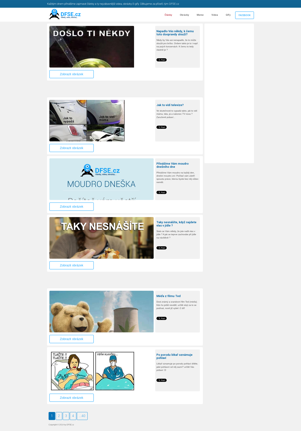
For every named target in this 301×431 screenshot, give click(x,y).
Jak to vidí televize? (170, 105)
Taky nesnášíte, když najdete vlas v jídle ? (176, 224)
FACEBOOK (245, 15)
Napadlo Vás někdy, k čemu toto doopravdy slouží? (175, 33)
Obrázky (184, 15)
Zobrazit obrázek (71, 74)
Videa (214, 15)
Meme (200, 15)
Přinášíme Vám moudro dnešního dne (172, 165)
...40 (82, 416)
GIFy (228, 15)
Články (168, 15)
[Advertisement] (104, 89)
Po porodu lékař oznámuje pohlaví (174, 356)
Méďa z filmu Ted (168, 296)
